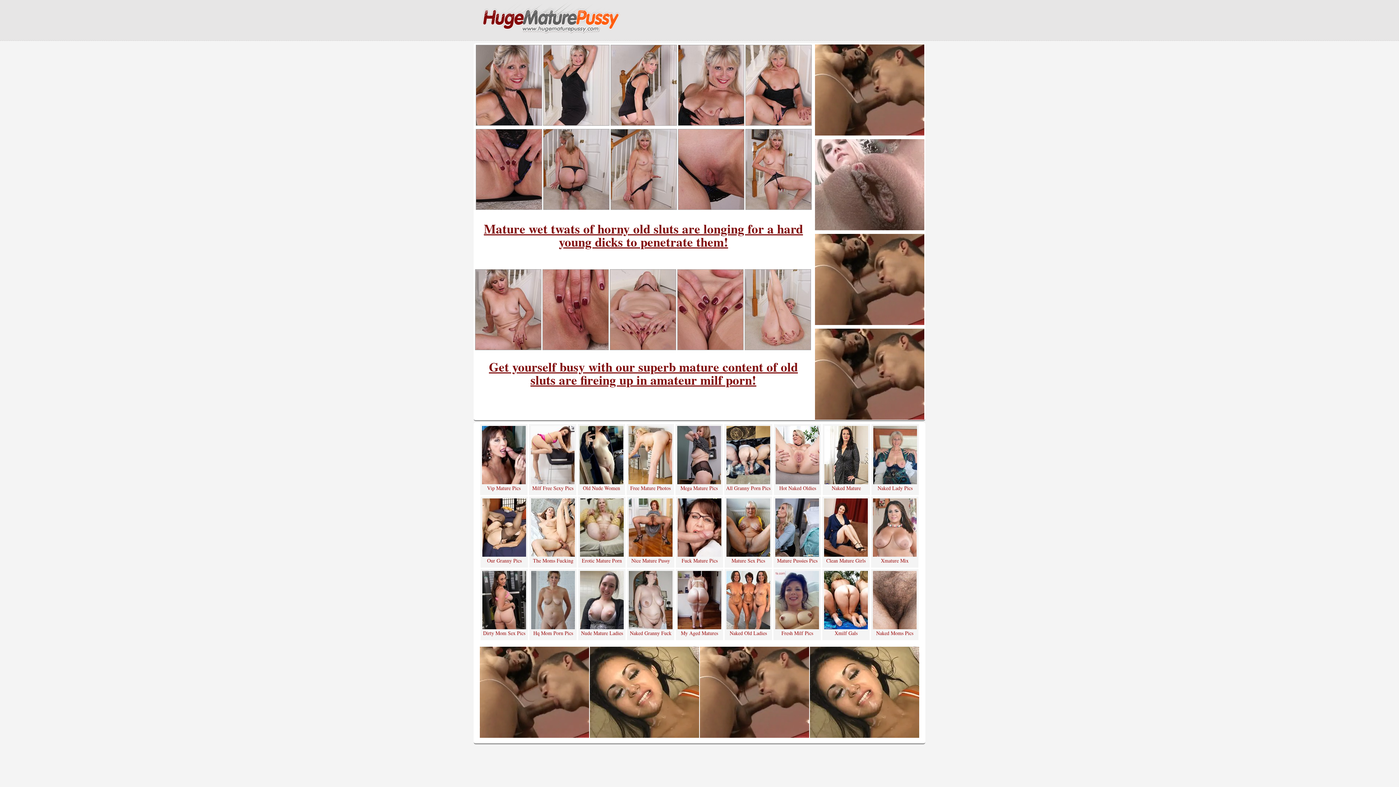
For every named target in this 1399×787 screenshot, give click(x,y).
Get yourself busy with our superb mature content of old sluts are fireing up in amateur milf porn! (643, 373)
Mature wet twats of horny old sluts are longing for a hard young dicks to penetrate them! (643, 235)
